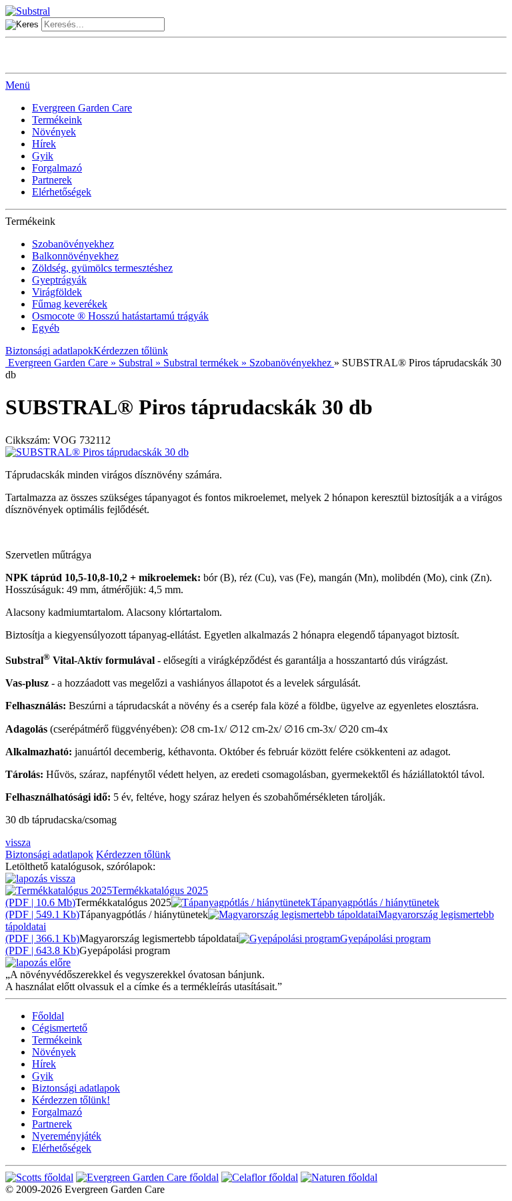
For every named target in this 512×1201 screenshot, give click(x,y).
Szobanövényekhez (73, 244)
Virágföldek (57, 292)
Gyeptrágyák (59, 280)
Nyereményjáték (66, 1136)
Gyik (42, 155)
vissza (18, 842)
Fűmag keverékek (69, 304)
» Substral (130, 362)
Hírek (44, 143)
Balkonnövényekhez (75, 256)
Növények (54, 131)
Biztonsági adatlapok (49, 350)
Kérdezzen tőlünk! (71, 1100)
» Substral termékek (196, 362)
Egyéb (45, 328)
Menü (17, 85)
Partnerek (52, 179)
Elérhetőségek (61, 191)
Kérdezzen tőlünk (130, 350)
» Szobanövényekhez (286, 362)
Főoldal (48, 1016)
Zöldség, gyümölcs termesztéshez (102, 268)
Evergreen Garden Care (82, 107)
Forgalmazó (57, 167)
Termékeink (57, 119)
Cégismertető (59, 1028)
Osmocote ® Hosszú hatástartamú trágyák (120, 316)
